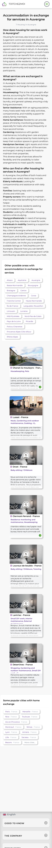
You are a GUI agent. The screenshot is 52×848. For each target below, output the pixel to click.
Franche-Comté (14, 301)
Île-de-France (12, 306)
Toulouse (29, 717)
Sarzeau (29, 737)
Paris (11, 711)
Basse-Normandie (15, 285)
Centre (23, 290)
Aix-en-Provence (16, 722)
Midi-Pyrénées (13, 316)
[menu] (47, 4)
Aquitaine (22, 280)
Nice (11, 717)
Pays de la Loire (14, 321)
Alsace (9, 280)
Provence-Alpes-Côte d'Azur (19, 332)
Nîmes (33, 727)
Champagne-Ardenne (16, 295)
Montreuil (13, 727)
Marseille (30, 711)
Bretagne (11, 290)
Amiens (29, 732)
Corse (33, 295)
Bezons (12, 742)
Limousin (11, 311)
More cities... (29, 742)
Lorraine (24, 311)
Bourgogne (33, 285)
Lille (10, 737)
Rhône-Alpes (12, 337)
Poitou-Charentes (14, 326)
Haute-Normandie (34, 301)
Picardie (29, 321)
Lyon (11, 732)
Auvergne (36, 280)
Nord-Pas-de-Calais (33, 316)
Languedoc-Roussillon (33, 306)
